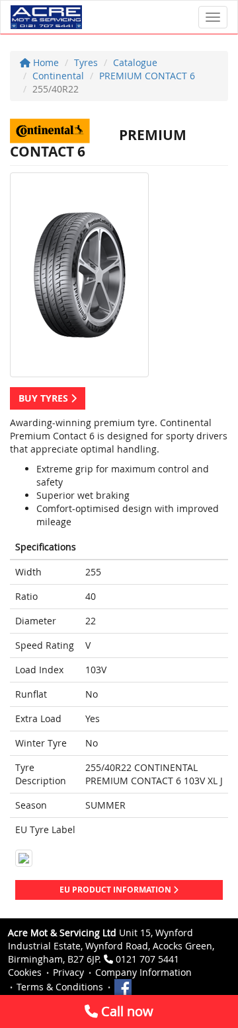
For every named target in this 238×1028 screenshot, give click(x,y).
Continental (58, 75)
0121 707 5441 (147, 959)
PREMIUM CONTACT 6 (147, 75)
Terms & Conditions (60, 986)
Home (44, 62)
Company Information (143, 972)
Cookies (25, 972)
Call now (125, 1011)
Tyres (86, 62)
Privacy (68, 972)
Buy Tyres (45, 398)
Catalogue (135, 62)
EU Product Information (116, 889)
